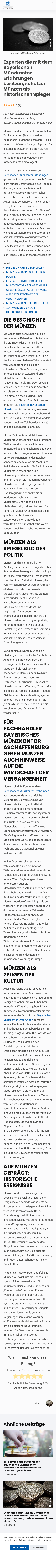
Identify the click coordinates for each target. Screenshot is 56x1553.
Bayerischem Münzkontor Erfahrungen (26, 790)
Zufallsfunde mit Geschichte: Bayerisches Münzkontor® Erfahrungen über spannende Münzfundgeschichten (22, 1466)
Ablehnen (38, 1547)
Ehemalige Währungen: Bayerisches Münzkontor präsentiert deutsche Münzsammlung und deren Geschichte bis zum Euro (28, 1517)
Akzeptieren (19, 1547)
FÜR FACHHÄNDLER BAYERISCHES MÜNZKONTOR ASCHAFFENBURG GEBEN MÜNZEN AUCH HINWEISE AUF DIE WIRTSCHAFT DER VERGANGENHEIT (27, 289)
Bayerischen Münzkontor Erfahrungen (25, 175)
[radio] (16, 1376)
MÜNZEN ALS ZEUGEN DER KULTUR (27, 303)
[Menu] (50, 5)
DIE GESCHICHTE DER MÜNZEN (25, 267)
